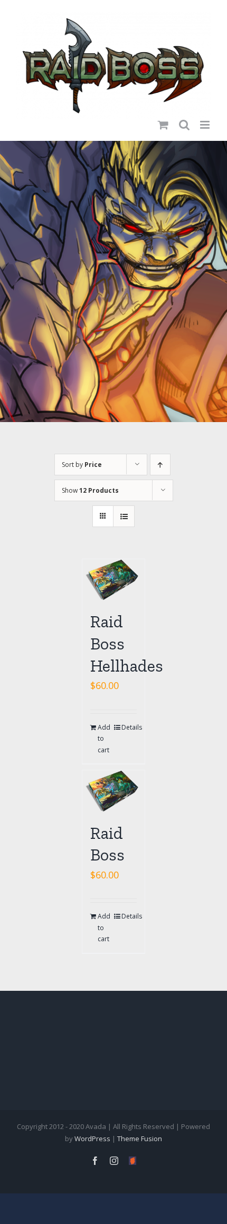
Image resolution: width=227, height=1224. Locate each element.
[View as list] (124, 516)
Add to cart (104, 738)
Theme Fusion (139, 1138)
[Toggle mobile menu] (205, 117)
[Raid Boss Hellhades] (113, 579)
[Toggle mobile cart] (163, 117)
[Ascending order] (160, 464)
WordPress (92, 1138)
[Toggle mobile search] (184, 117)
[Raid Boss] (113, 790)
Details (129, 727)
